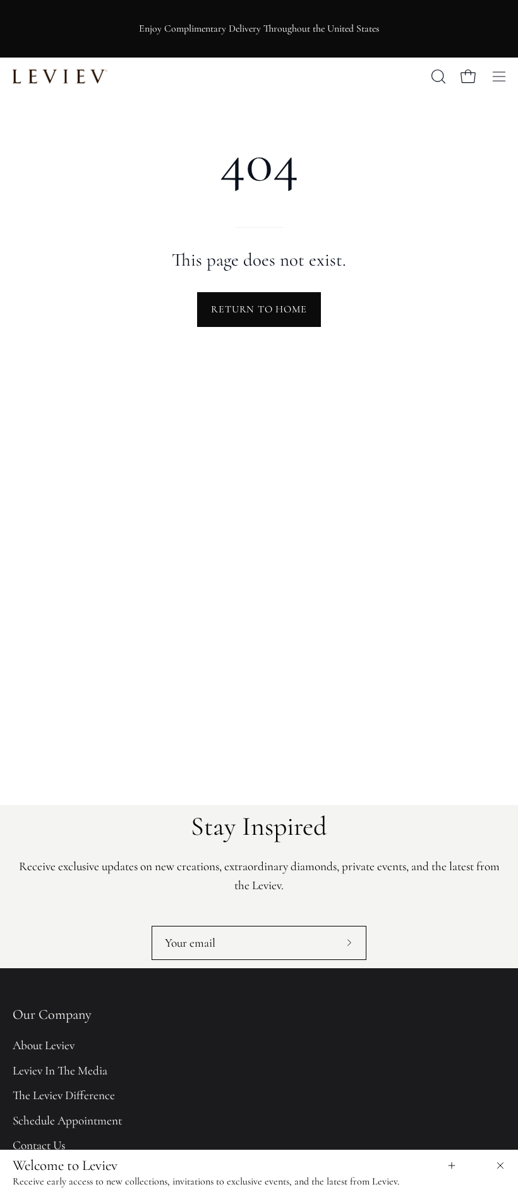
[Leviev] (60, 76)
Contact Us (39, 1146)
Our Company (52, 1014)
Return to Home (258, 309)
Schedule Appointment (67, 1120)
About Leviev (44, 1045)
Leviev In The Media (60, 1070)
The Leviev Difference (64, 1095)
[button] (437, 76)
